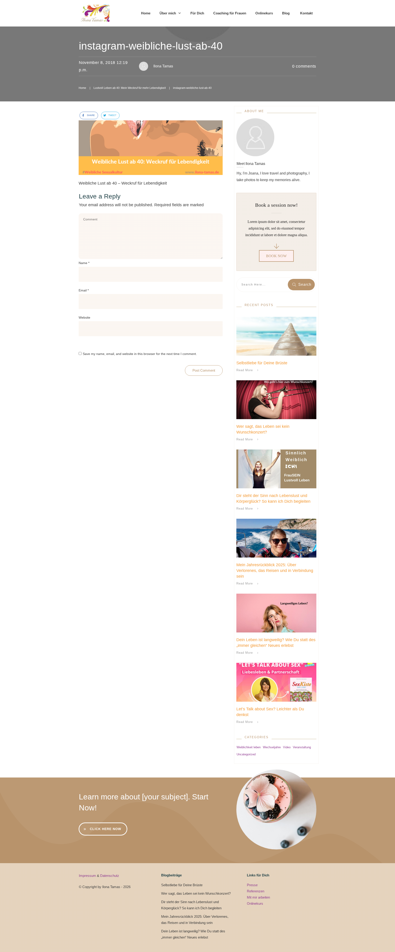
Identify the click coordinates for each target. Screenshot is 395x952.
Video (287, 747)
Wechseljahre (272, 747)
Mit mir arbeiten (258, 897)
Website (84, 317)
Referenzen (255, 891)
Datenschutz (109, 876)
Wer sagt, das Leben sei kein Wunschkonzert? (196, 893)
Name (84, 263)
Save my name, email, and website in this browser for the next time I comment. (140, 354)
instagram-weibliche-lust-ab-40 (151, 46)
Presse (252, 885)
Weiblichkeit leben (249, 747)
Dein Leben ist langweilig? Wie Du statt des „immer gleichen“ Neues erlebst (193, 934)
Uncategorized (246, 754)
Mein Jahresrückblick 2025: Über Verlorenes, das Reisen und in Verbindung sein (274, 571)
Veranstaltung (302, 747)
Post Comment (203, 370)
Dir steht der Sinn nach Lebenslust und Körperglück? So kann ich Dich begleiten (191, 905)
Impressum (88, 876)
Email (84, 290)
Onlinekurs (255, 903)
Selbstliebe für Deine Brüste (261, 363)
